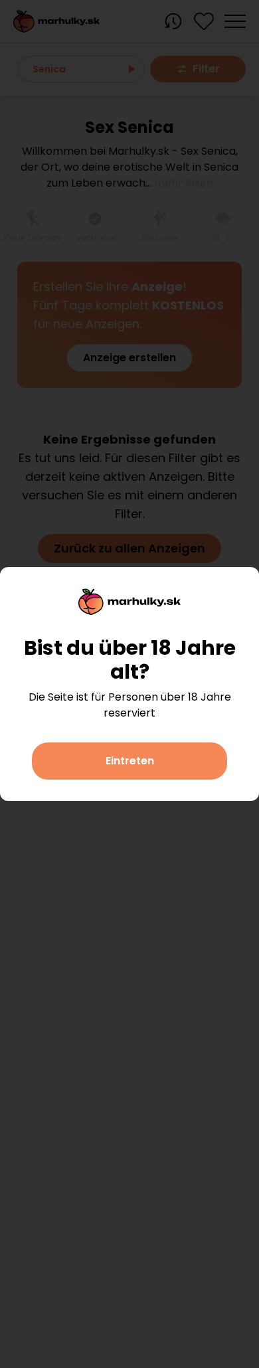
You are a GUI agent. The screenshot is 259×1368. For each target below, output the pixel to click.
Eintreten (130, 760)
